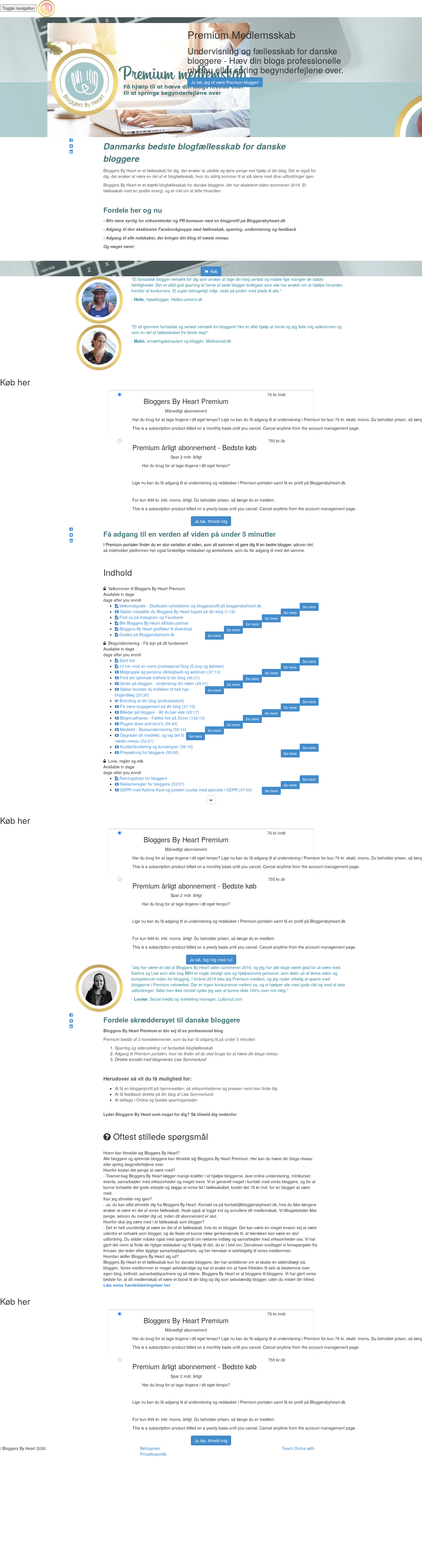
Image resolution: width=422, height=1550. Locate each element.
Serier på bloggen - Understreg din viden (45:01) (164, 683)
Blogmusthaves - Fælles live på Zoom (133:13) (162, 718)
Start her (127, 660)
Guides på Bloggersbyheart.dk (147, 634)
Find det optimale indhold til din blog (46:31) (160, 677)
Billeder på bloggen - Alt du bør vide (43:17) (159, 712)
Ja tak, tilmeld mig (211, 521)
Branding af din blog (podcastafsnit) (152, 700)
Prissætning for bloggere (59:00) (149, 752)
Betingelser (150, 1448)
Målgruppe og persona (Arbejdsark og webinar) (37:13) (170, 672)
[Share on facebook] (71, 140)
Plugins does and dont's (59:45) (149, 723)
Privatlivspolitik (153, 1454)
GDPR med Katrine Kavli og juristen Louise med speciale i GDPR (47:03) (186, 790)
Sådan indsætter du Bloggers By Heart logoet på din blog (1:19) (177, 611)
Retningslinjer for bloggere (143, 778)
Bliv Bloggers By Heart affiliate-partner (154, 623)
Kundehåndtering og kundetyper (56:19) (156, 746)
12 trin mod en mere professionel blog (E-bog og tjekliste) (171, 666)
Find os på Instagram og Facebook (151, 617)
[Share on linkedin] (71, 151)
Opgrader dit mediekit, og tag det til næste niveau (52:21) (149, 738)
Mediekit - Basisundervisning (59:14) (153, 729)
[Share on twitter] (71, 146)
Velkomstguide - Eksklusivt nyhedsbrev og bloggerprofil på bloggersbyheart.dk (190, 606)
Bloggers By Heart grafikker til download (155, 629)
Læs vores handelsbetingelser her (136, 1285)
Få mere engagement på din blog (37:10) (157, 706)
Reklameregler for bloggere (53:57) (152, 784)
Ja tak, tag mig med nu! (211, 959)
